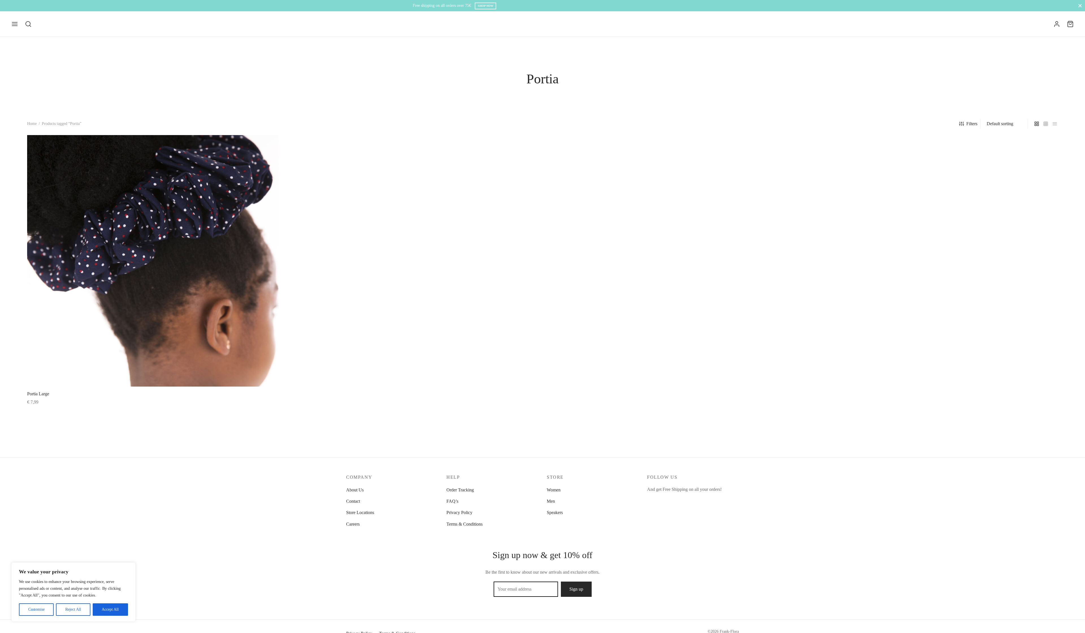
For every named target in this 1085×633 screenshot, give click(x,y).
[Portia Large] (153, 261)
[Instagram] (674, 500)
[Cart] (1070, 24)
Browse (563, 5)
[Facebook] (651, 500)
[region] (73, 592)
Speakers (555, 512)
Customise (36, 609)
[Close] (1080, 5)
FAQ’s (452, 501)
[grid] (1037, 123)
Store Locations (360, 512)
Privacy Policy (459, 512)
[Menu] (14, 24)
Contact (353, 501)
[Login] (1056, 24)
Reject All (73, 609)
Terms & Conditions (464, 524)
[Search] (28, 24)
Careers (353, 524)
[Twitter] (662, 500)
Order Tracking (460, 489)
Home (32, 124)
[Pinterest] (685, 500)
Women (554, 489)
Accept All (110, 609)
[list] (1055, 123)
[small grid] (1046, 123)
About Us (355, 489)
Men (551, 501)
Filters (971, 123)
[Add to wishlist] (277, 393)
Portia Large (38, 393)
